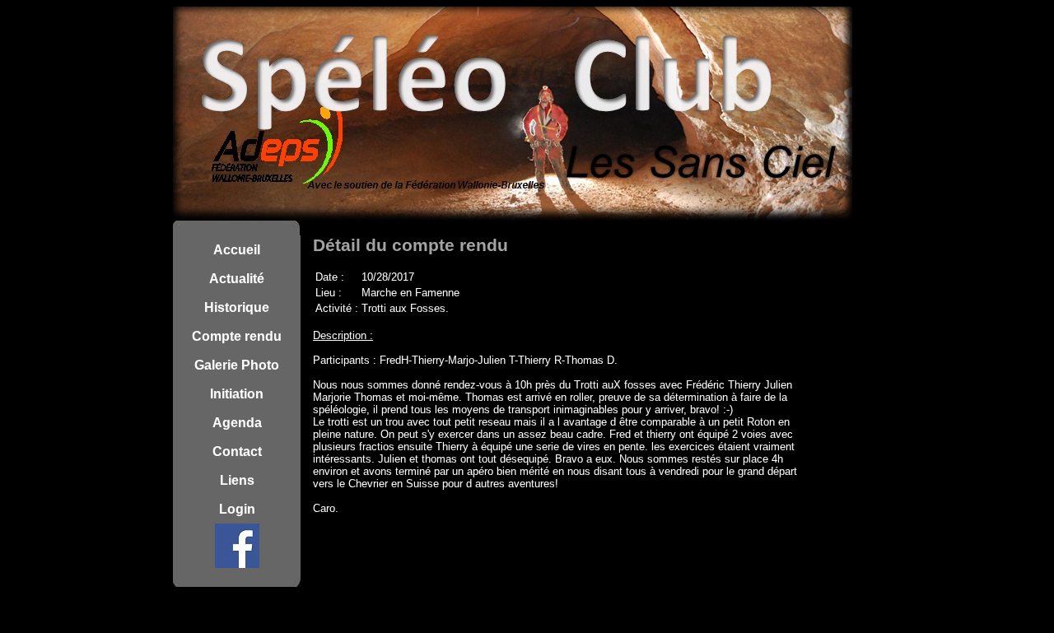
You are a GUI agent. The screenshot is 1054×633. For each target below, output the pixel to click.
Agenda (237, 423)
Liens (237, 480)
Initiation (237, 394)
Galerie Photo (236, 365)
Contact (237, 451)
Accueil (236, 250)
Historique (236, 307)
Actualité (236, 279)
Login (237, 509)
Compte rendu (237, 336)
